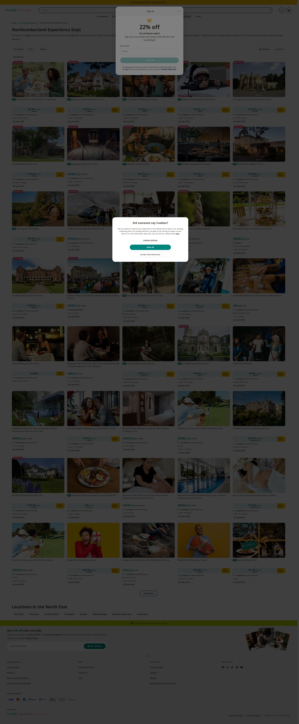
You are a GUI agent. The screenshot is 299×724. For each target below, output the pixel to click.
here (177, 234)
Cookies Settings (150, 240)
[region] (150, 239)
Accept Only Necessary (150, 254)
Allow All (150, 247)
